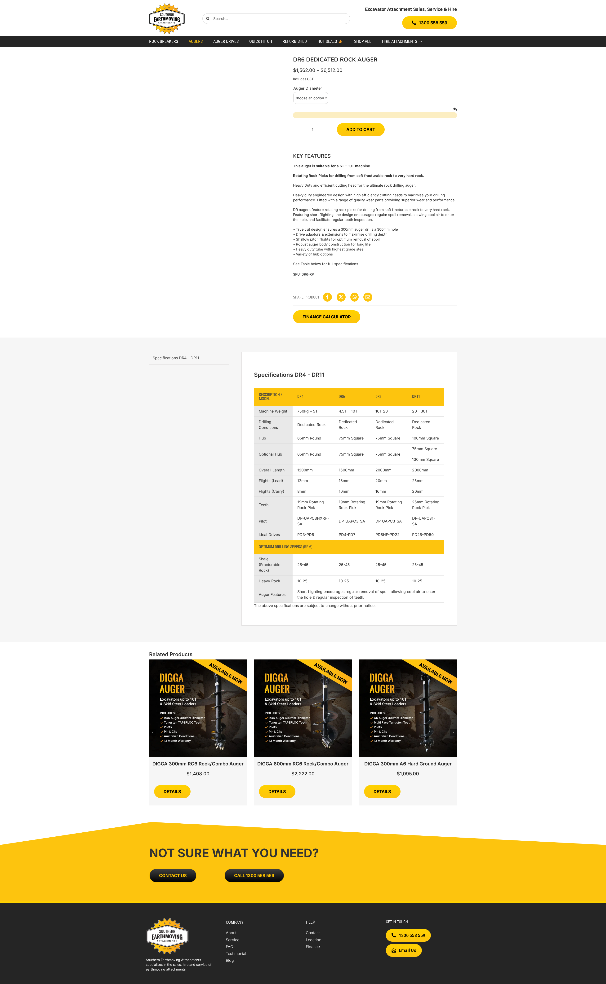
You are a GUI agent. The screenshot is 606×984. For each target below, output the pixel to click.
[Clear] (455, 109)
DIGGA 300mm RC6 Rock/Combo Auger (198, 764)
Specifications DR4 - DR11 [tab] (176, 358)
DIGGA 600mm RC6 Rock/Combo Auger (302, 764)
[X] (341, 297)
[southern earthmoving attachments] (167, 5)
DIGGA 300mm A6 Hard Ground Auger (408, 764)
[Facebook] (327, 297)
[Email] (368, 297)
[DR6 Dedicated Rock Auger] (215, 117)
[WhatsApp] (354, 297)
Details (172, 791)
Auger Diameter (307, 88)
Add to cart (360, 129)
